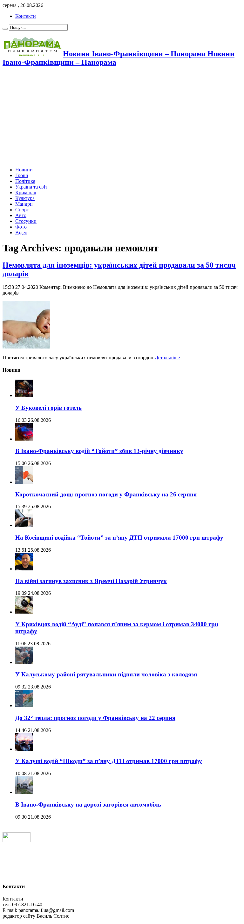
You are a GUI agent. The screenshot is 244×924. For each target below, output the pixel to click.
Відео (21, 232)
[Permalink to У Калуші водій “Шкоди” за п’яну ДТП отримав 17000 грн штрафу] (24, 749)
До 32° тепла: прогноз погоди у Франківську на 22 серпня (95, 718)
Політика (25, 181)
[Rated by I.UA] (16, 840)
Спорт (22, 209)
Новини (24, 169)
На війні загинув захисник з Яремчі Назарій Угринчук (91, 581)
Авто (20, 215)
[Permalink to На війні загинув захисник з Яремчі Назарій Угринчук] (24, 568)
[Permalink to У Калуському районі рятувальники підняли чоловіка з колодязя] (24, 662)
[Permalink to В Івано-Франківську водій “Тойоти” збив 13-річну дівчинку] (24, 439)
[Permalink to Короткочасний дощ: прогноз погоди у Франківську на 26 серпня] (24, 482)
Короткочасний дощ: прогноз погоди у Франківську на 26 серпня (106, 494)
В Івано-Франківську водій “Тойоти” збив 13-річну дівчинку (99, 451)
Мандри (24, 204)
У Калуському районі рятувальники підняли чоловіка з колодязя (106, 674)
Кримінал (25, 192)
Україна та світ (31, 186)
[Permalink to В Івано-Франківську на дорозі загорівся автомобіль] (24, 792)
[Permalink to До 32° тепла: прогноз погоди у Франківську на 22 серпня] (24, 705)
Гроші (21, 175)
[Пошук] (5, 29)
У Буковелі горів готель (48, 407)
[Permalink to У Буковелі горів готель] (24, 395)
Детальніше (167, 357)
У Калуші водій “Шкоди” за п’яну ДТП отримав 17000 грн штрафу (108, 761)
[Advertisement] (122, 117)
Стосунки (26, 221)
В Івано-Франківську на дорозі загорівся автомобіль (88, 804)
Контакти (25, 16)
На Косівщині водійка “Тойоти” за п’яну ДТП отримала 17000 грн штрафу (119, 537)
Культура (25, 198)
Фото (21, 226)
